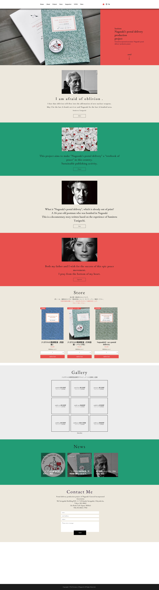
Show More (79, 433)
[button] (103, 4)
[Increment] (63, 352)
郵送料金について (52, 349)
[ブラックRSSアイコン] (109, 4)
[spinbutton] (52, 352)
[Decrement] (42, 352)
